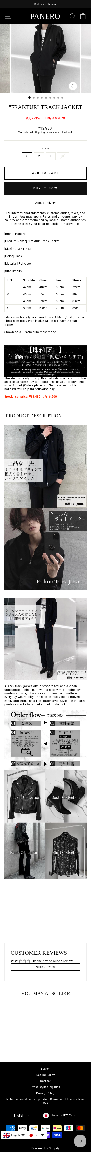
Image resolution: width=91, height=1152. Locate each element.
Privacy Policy (45, 1093)
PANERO (45, 16)
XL (63, 156)
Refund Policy (45, 1075)
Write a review (45, 967)
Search (45, 1068)
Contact (45, 1081)
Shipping (39, 132)
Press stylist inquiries (45, 1087)
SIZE (45, 148)
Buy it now (45, 188)
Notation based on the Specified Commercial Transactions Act (45, 1101)
